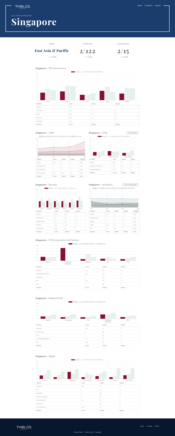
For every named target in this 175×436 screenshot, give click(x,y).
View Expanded (132, 133)
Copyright (98, 432)
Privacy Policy (78, 432)
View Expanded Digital (130, 184)
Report (158, 5)
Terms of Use (89, 432)
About (139, 5)
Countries (148, 5)
